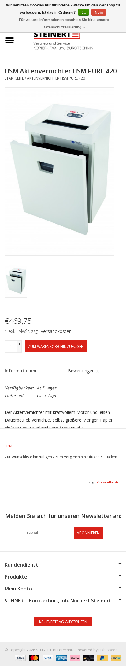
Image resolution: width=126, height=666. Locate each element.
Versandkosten (56, 331)
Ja (83, 12)
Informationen (20, 371)
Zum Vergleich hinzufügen (78, 457)
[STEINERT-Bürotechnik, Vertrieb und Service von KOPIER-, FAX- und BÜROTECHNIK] (72, 40)
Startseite (14, 78)
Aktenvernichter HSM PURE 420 (56, 78)
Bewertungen (83, 371)
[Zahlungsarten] (20, 657)
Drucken (110, 457)
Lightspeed (108, 650)
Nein (99, 12)
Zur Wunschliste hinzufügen (28, 457)
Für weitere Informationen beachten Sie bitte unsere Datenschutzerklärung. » (64, 23)
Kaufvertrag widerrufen (63, 621)
